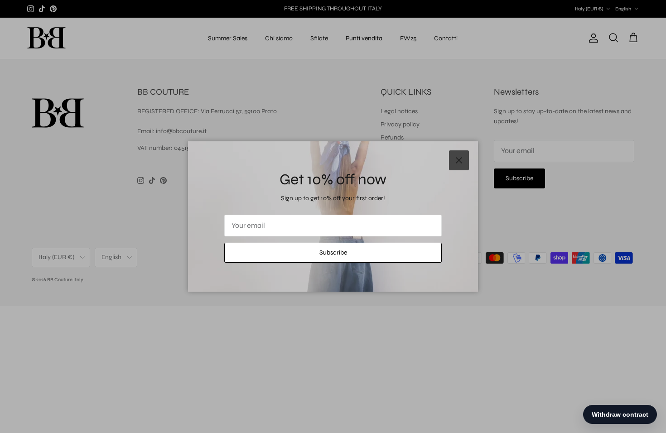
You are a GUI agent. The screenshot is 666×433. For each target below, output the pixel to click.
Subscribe (333, 252)
